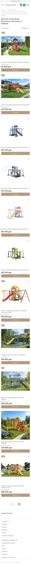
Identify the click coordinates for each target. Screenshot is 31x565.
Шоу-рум (4, 527)
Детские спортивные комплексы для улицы (14, 12)
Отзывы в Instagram (7, 535)
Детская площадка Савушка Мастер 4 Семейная (15, 105)
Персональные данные (8, 557)
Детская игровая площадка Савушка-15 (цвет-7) (15, 229)
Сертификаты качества (8, 543)
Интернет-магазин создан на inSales (10, 562)
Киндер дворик (12, 10)
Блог (3, 546)
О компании (5, 521)
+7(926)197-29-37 (15, 1)
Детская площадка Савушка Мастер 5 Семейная (15, 62)
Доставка (4, 530)
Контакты (4, 524)
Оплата (4, 532)
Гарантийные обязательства (10, 540)
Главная (3, 10)
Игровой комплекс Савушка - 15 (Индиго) (13, 355)
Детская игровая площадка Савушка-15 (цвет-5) (15, 270)
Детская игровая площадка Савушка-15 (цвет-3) (15, 147)
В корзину (15, 70)
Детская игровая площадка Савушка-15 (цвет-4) (15, 188)
